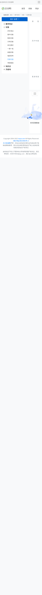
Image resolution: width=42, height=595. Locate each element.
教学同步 (9, 24)
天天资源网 (10, 2)
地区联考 (10, 56)
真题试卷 (10, 52)
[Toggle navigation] (39, 2)
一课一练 (10, 49)
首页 (23, 8)
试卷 (30, 8)
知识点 (8, 66)
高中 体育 (14, 19)
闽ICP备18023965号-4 (21, 141)
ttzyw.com (21, 138)
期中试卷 (10, 34)
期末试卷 (10, 38)
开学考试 (10, 31)
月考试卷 (10, 41)
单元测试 (10, 45)
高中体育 (17, 15)
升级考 (8, 69)
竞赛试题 (29, 15)
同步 (37, 8)
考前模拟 (10, 63)
